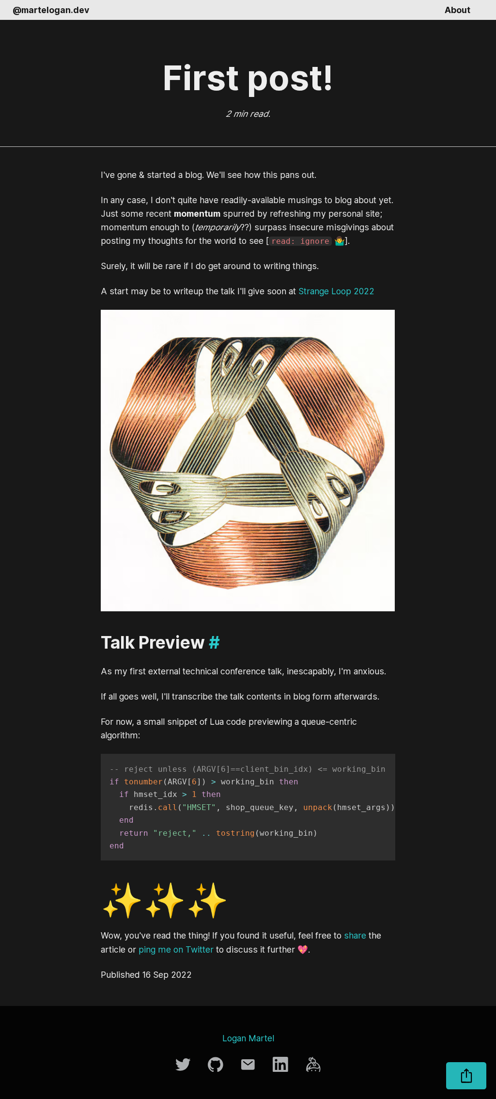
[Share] (466, 1075)
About (457, 10)
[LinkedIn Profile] (281, 1069)
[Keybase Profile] (313, 1069)
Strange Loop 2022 (336, 291)
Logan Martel (248, 1038)
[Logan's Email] (249, 1069)
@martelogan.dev (51, 10)
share (355, 935)
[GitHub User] (216, 1069)
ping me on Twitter (176, 949)
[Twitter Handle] (184, 1069)
